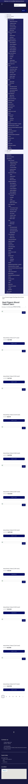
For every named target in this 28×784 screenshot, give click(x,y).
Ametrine (10, 148)
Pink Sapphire (12, 46)
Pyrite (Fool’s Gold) (12, 111)
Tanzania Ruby (13, 26)
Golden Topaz (13, 74)
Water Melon (12, 60)
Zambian (12, 37)
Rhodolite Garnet (13, 86)
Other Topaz (12, 78)
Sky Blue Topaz (13, 70)
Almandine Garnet (13, 90)
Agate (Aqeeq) (11, 100)
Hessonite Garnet (13, 88)
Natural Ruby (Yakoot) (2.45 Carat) (11, 645)
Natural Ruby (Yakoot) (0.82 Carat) (11, 453)
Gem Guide (9, 150)
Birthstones (9, 15)
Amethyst (10, 102)
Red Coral (12, 95)
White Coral (12, 97)
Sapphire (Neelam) (12, 40)
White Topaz (12, 76)
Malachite (10, 143)
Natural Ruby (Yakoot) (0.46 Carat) (11, 414)
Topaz (9, 65)
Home (3, 297)
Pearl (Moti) (10, 107)
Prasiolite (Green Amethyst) (13, 134)
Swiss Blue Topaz (13, 69)
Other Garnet (12, 91)
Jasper (9, 140)
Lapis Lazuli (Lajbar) (12, 131)
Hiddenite (12, 118)
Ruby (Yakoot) (11, 19)
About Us (8, 151)
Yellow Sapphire (13, 44)
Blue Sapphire (12, 42)
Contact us (4, 740)
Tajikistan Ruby (13, 23)
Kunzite (11, 116)
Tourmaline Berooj (12, 53)
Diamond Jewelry (10, 16)
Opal (9, 79)
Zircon (9, 136)
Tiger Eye (10, 129)
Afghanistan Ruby (13, 21)
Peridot (9, 109)
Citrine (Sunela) (11, 106)
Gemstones (9, 18)
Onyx (9, 141)
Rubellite (11, 56)
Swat (11, 33)
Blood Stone (10, 132)
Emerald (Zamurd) (12, 32)
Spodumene (10, 115)
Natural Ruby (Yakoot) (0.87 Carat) (11, 491)
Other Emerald (12, 39)
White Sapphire (13, 49)
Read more (14, 574)
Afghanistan (12, 35)
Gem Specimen (11, 63)
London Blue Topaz (14, 67)
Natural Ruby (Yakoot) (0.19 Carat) (11, 376)
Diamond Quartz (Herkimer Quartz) (15, 127)
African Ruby (12, 25)
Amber (9, 121)
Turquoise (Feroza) (12, 98)
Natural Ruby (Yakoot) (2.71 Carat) (11, 684)
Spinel (9, 113)
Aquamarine (10, 104)
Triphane (11, 120)
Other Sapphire (13, 51)
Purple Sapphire (13, 48)
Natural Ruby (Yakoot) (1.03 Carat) (11, 530)
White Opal (12, 83)
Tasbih (9, 147)
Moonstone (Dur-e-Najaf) (13, 125)
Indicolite (12, 55)
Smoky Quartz (11, 138)
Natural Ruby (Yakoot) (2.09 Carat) (11, 607)
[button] (25, 8)
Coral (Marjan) (11, 93)
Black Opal (12, 81)
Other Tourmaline (13, 62)
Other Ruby (12, 30)
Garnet (9, 84)
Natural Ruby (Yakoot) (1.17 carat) (11, 337)
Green (11, 58)
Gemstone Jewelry (12, 145)
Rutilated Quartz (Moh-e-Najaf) (14, 123)
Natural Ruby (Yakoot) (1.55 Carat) (11, 568)
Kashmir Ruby (13, 28)
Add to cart (14, 343)
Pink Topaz (12, 72)
